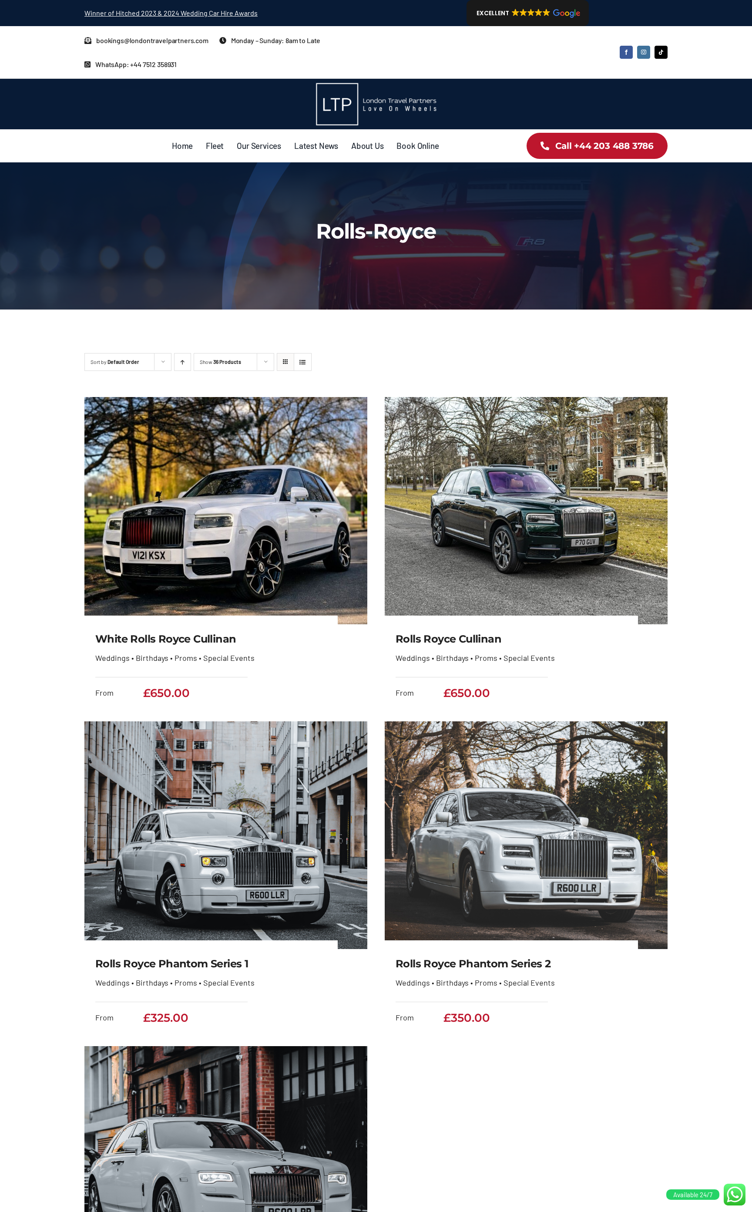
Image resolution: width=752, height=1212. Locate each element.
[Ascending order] (182, 362)
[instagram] (643, 52)
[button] (528, 13)
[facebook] (626, 52)
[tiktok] (661, 52)
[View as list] (302, 362)
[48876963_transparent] (376, 83)
